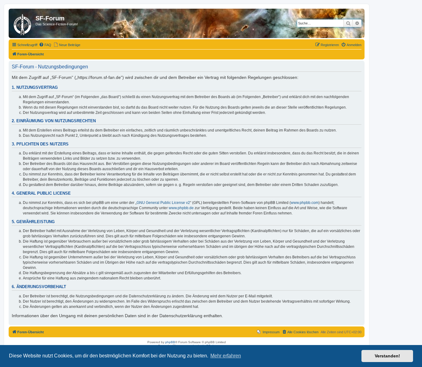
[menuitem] (45, 45)
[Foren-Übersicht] (23, 23)
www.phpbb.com (305, 203)
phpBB (170, 342)
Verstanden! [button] (387, 355)
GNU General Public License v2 (163, 203)
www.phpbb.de (181, 208)
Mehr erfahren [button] (225, 355)
